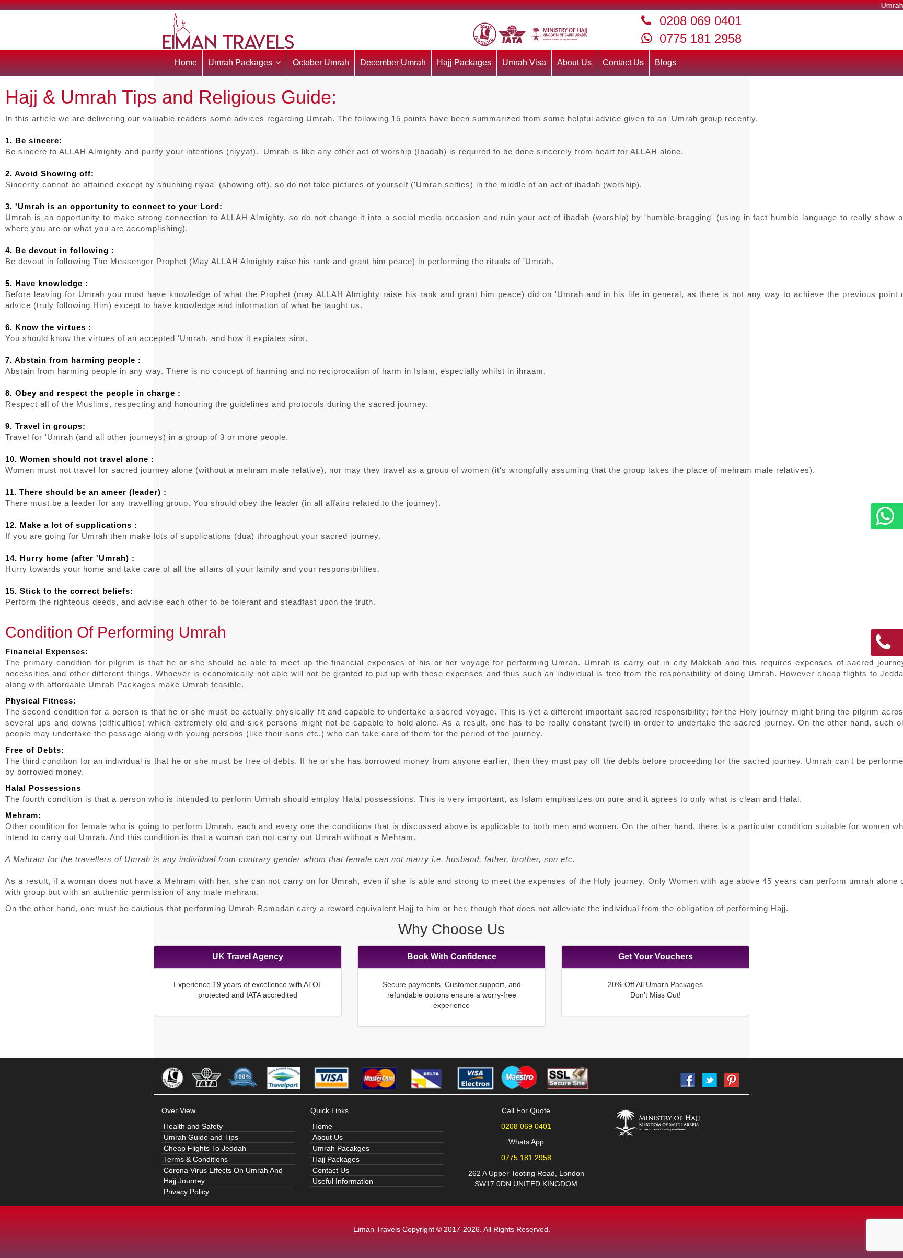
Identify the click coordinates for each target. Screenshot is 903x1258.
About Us (574, 62)
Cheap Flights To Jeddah (205, 1148)
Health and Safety (193, 1126)
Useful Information (342, 1181)
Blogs (665, 62)
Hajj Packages (464, 62)
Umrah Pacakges (340, 1148)
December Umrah (393, 62)
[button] (245, 63)
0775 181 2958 (700, 38)
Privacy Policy (186, 1191)
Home (186, 62)
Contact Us (623, 62)
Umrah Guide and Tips (201, 1137)
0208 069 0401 (700, 21)
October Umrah (321, 62)
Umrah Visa (524, 62)
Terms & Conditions (196, 1159)
